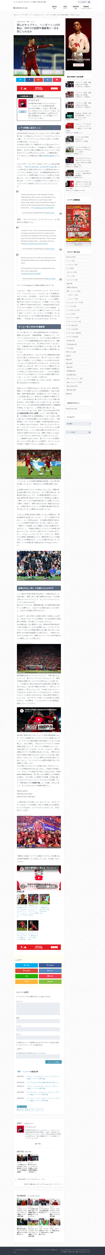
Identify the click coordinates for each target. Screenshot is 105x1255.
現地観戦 (71, 371)
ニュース (70, 314)
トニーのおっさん (72, 310)
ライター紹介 (71, 325)
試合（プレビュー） (74, 378)
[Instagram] (25, 112)
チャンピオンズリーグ (74, 302)
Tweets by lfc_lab (71, 408)
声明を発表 (49, 156)
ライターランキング (86, 7)
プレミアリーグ (72, 318)
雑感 (69, 394)
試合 (54, 7)
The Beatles (71, 344)
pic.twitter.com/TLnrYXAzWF (43, 208)
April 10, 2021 (51, 279)
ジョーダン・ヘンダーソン (35, 1109)
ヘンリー (81, 153)
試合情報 (71, 375)
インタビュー (71, 264)
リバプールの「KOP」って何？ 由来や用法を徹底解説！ (83, 173)
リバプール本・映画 (73, 333)
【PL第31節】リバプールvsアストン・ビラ (31, 1179)
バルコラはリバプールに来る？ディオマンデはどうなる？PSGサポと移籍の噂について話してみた (78, 161)
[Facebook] (22, 112)
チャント (70, 276)
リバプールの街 (72, 329)
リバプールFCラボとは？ (21, 1250)
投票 (68, 356)
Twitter (39, 1144)
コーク (80, 119)
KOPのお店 (70, 257)
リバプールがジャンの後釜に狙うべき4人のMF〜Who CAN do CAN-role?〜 (44, 909)
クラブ (65, 7)
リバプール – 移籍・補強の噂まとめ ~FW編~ (83, 83)
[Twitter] (20, 112)
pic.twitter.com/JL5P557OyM (37, 244)
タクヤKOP (82, 190)
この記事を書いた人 (26, 96)
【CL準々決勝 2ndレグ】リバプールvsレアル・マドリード (42, 1184)
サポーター (72, 272)
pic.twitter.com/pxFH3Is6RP (31, 273)
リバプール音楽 (72, 337)
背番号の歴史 (72, 287)
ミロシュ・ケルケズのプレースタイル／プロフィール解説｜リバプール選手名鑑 (43, 1087)
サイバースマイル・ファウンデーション (40, 167)
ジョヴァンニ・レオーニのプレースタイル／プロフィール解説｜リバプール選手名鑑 (43, 1099)
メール (18, 1026)
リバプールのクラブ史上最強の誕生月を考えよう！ (43, 1082)
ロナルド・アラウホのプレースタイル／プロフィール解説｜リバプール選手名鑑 (43, 1077)
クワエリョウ (30, 1127)
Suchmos (71, 340)
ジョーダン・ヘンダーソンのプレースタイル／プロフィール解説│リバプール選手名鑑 (22, 935)
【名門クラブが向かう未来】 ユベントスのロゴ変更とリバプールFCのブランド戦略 (78, 185)
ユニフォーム (72, 280)
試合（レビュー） (74, 382)
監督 (69, 283)
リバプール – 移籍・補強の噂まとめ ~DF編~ (83, 104)
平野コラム (71, 352)
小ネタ (69, 348)
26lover (68, 143)
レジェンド (73, 299)
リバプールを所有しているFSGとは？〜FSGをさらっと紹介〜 (83, 149)
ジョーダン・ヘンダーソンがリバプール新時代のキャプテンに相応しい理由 (33, 935)
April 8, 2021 (50, 213)
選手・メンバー (23, 1071)
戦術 (69, 367)
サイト (18, 1034)
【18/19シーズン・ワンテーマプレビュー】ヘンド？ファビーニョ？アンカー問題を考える (33, 910)
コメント (19, 1001)
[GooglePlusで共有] (38, 80)
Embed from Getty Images (24, 448)
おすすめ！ (22, 1109)
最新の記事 (40, 96)
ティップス (71, 306)
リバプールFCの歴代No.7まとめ (82, 138)
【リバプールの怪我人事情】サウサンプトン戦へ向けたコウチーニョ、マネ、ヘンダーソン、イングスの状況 (22, 911)
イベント (70, 261)
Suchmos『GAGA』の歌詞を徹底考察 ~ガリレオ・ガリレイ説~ (83, 115)
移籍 (76, 7)
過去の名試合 (72, 386)
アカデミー (73, 295)
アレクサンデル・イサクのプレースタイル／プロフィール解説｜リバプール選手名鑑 (43, 1093)
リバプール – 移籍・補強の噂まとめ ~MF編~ (83, 94)
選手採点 (71, 390)
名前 (17, 1018)
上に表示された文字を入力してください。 (31, 1053)
